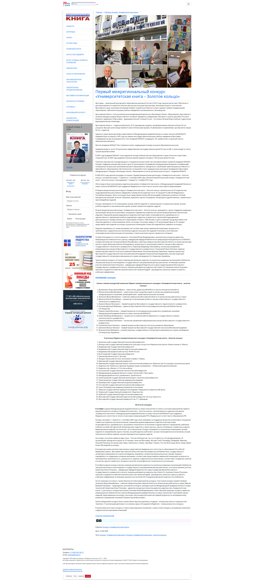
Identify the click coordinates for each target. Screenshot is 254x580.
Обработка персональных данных (73, 571)
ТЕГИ (75, 576)
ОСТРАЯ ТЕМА (71, 43)
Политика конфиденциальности (72, 569)
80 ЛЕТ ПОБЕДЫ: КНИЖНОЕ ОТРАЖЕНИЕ (77, 61)
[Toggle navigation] (188, 4)
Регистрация (80, 219)
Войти (69, 219)
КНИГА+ (69, 37)
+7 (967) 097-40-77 (77, 552)
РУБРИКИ (69, 576)
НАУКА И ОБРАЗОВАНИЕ (75, 74)
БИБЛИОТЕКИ (71, 68)
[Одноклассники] (100, 520)
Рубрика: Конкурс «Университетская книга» (121, 12)
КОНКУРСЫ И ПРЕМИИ (75, 101)
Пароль (69, 205)
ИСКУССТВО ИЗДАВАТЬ (75, 54)
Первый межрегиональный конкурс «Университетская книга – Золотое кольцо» (137, 94)
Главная (99, 12)
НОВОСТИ (70, 26)
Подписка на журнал (78, 175)
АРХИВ (88, 576)
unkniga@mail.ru (74, 555)
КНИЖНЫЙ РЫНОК (73, 49)
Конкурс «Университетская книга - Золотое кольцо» (146, 535)
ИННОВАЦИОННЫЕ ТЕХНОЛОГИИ (74, 80)
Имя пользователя (73, 197)
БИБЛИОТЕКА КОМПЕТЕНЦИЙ (72, 119)
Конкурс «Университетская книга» (116, 527)
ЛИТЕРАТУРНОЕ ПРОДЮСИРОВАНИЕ (74, 88)
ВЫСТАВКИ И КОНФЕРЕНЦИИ (77, 95)
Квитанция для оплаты (70, 183)
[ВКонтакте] (97, 520)
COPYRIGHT (70, 107)
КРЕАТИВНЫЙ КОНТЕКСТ (76, 112)
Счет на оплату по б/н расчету (85, 183)
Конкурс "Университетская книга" (113, 535)
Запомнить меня (74, 214)
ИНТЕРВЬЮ (70, 32)
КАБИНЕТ (81, 576)
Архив (69, 167)
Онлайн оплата (71, 186)
